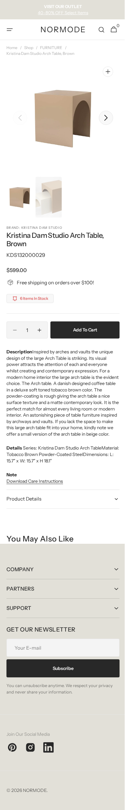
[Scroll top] (113, 802)
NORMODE (35, 797)
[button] (10, 30)
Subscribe (60, 674)
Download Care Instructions (34, 487)
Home (11, 47)
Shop (28, 47)
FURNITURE (51, 47)
